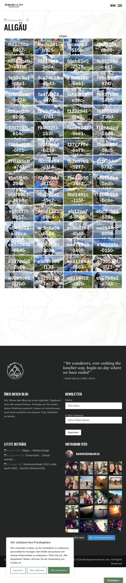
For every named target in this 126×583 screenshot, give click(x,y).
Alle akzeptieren (59, 570)
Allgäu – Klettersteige (35, 450)
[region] (40, 557)
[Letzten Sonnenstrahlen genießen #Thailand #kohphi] (101, 511)
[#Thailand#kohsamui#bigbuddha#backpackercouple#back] (115, 497)
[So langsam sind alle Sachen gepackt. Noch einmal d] (115, 525)
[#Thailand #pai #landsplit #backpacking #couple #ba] (101, 482)
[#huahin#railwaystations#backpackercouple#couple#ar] (71, 497)
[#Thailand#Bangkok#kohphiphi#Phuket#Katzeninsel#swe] (71, 525)
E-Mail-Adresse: (74, 415)
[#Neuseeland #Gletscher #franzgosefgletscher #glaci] (86, 467)
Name (68, 399)
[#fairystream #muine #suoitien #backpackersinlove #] (71, 482)
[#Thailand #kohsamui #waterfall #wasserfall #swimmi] (101, 497)
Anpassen (18, 570)
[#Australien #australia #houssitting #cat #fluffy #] (101, 467)
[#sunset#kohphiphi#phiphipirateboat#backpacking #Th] (86, 511)
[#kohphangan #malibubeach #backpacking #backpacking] (115, 467)
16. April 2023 (14, 450)
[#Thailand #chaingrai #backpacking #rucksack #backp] (86, 482)
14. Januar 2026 (14, 20)
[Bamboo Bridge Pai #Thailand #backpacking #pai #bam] (115, 482)
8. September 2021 (16, 455)
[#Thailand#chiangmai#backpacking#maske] (71, 467)
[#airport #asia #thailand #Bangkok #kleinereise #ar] (101, 525)
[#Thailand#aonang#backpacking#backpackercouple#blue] (71, 511)
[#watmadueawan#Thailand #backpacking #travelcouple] (86, 497)
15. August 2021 (14, 464)
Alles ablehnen (37, 570)
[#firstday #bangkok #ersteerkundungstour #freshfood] (86, 525)
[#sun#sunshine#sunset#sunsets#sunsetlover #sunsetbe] (115, 511)
